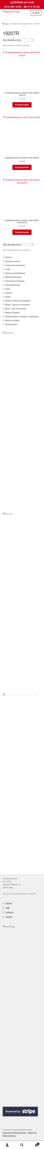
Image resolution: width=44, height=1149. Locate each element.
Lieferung (10, 912)
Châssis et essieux (12, 261)
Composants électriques (15, 265)
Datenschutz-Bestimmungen (14, 1132)
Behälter (8, 257)
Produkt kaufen (22, 104)
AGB (8, 907)
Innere (7, 289)
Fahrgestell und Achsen (15, 281)
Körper (8, 296)
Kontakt (9, 916)
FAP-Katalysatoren (12, 285)
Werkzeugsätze (11, 324)
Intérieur (8, 293)
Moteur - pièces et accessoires (17, 304)
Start (7, 23)
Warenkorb (34, 1143)
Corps (7, 269)
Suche (22, 1145)
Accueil (9, 903)
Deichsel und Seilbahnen (15, 273)
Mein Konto (7, 1145)
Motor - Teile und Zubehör (15, 308)
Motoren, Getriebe (12, 312)
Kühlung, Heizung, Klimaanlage (18, 300)
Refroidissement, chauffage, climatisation (22, 316)
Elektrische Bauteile (13, 277)
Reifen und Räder (12, 320)
